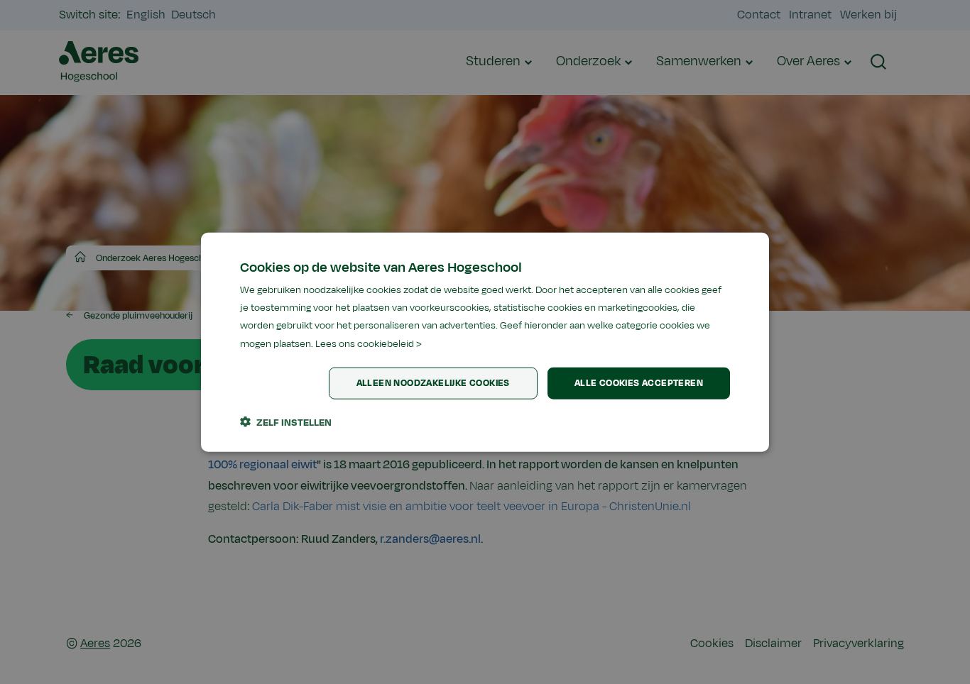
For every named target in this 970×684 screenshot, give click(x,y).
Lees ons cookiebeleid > (368, 343)
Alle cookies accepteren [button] (638, 383)
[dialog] (485, 342)
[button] (286, 421)
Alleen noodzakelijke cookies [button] (433, 383)
